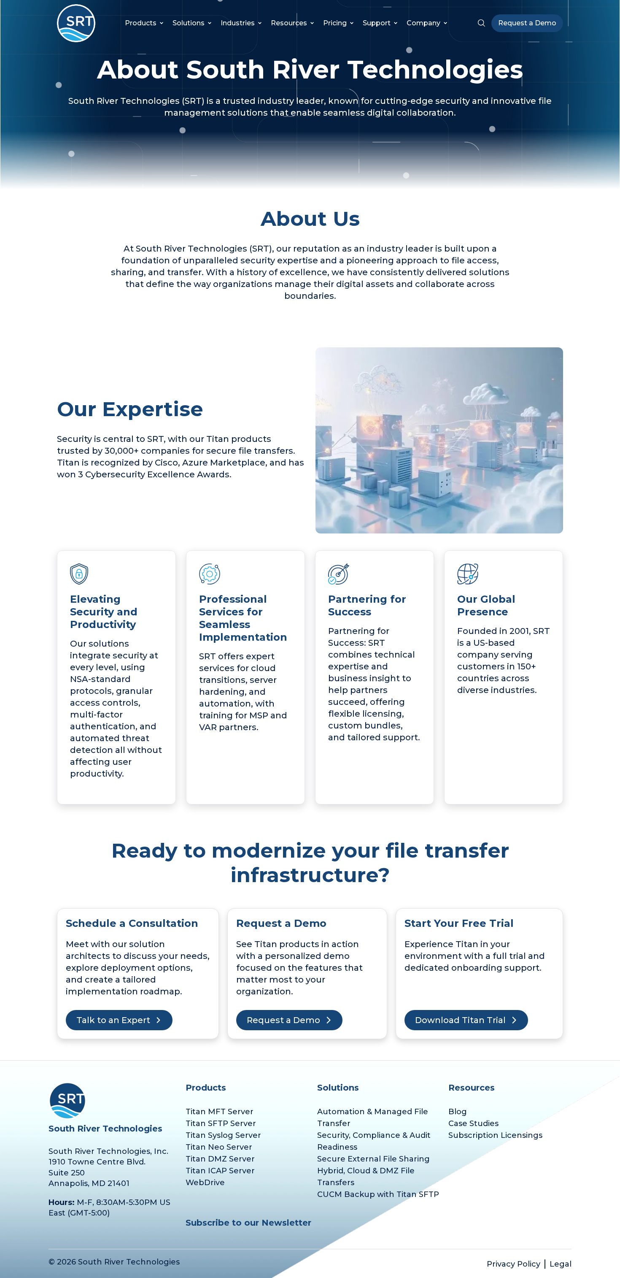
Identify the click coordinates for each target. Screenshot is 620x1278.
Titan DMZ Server (220, 1159)
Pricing (335, 23)
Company (423, 23)
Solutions (189, 23)
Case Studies (473, 1123)
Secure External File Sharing (373, 1159)
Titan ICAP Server (220, 1170)
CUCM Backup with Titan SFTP (378, 1194)
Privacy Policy (513, 1264)
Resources (289, 23)
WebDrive (205, 1182)
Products (140, 23)
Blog (457, 1111)
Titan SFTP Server (221, 1123)
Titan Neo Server (219, 1147)
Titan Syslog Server (223, 1135)
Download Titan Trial (460, 1020)
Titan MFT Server (219, 1111)
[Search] (481, 23)
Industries (238, 23)
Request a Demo (527, 23)
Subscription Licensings (495, 1135)
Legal (560, 1264)
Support (377, 23)
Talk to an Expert (113, 1020)
